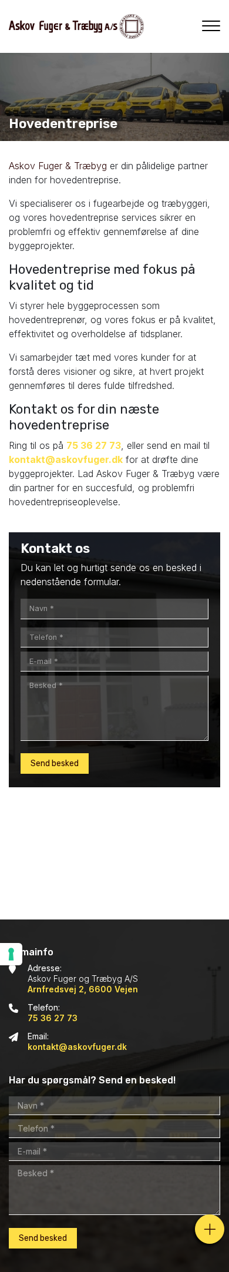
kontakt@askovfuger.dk (66, 459)
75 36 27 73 (93, 445)
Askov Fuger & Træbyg (58, 166)
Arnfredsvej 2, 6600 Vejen (83, 989)
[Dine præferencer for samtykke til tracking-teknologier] (11, 954)
